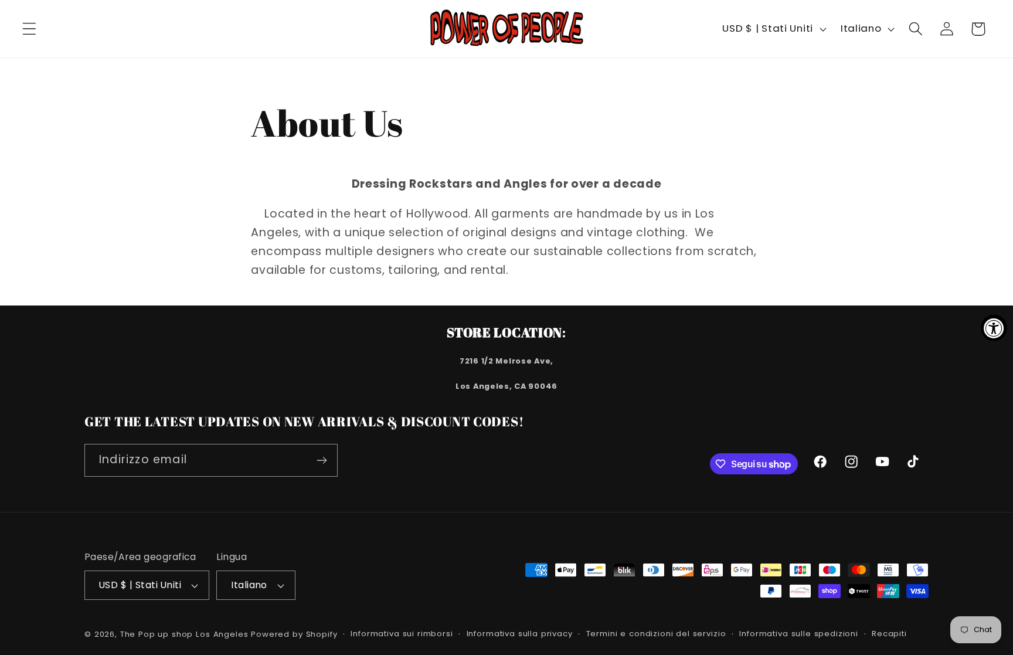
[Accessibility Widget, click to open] (994, 327)
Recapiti (889, 633)
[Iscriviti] (321, 460)
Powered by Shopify (294, 634)
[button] (29, 29)
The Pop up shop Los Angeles (184, 634)
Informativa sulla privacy (520, 633)
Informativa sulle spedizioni (798, 633)
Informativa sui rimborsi (402, 633)
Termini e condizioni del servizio (656, 633)
